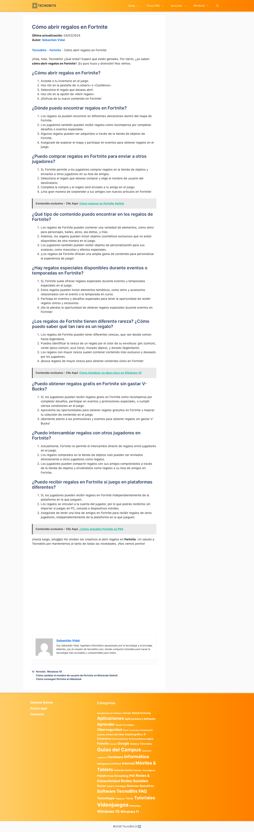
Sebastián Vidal (53, 40)
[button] (217, 5)
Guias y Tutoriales (141, 743)
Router (101, 786)
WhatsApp (135, 805)
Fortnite (55, 50)
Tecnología (105, 798)
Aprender (176, 5)
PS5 (132, 776)
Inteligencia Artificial (109, 763)
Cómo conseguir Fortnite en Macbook (58, 679)
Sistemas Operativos (140, 786)
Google (123, 743)
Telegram (120, 798)
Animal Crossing (141, 713)
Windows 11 (129, 811)
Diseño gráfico (134, 734)
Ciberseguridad (109, 730)
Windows (199, 5)
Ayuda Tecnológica (125, 725)
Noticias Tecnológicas (144, 770)
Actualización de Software (109, 713)
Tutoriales (144, 797)
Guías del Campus (119, 750)
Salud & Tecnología (116, 786)
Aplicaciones (110, 718)
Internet (128, 763)
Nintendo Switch (123, 770)
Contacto (37, 714)
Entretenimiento (120, 739)
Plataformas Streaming (112, 776)
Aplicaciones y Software (140, 718)
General (113, 744)
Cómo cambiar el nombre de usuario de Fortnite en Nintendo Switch (77, 675)
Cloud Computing (131, 730)
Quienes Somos (41, 702)
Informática (136, 756)
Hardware (115, 757)
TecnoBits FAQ (131, 791)
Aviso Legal (38, 708)
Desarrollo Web (115, 734)
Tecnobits (39, 50)
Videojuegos (113, 805)
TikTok (129, 798)
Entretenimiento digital (141, 739)
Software (106, 791)
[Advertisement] (94, 574)
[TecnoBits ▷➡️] (44, 5)
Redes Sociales (134, 781)
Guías (131, 5)
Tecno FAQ (152, 5)
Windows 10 (54, 671)
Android (127, 713)
